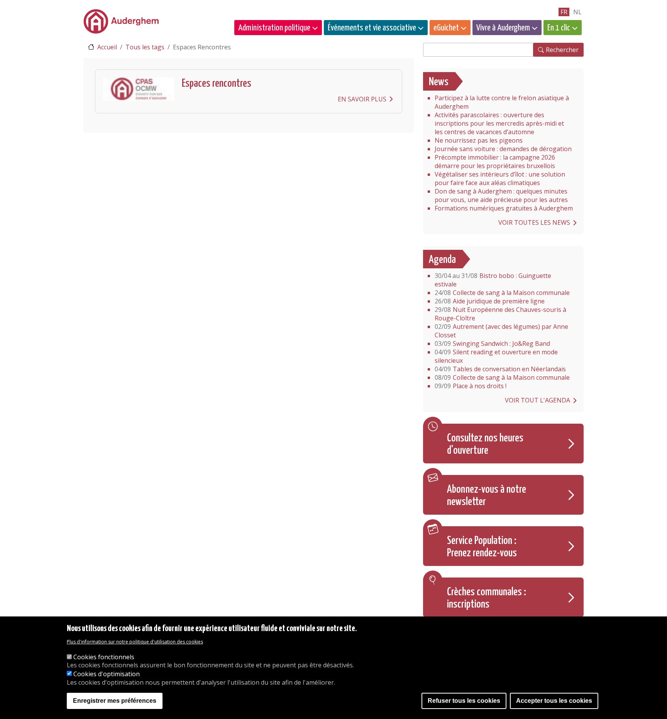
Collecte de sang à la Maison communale (502, 292)
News (439, 82)
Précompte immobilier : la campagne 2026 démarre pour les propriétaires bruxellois (495, 161)
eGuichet (446, 28)
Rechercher (562, 49)
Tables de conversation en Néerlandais (500, 369)
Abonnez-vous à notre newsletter (486, 495)
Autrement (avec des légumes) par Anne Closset (501, 330)
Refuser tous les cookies (464, 700)
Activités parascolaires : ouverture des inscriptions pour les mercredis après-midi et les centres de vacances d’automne (499, 123)
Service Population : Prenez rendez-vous (482, 547)
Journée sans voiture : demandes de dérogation (503, 149)
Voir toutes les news (534, 222)
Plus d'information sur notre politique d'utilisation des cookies (135, 642)
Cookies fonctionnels (103, 657)
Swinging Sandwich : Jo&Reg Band (492, 343)
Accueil (107, 47)
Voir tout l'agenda (537, 400)
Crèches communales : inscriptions (486, 598)
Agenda (442, 259)
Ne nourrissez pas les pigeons (479, 140)
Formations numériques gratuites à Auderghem (504, 208)
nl (577, 12)
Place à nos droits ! (470, 386)
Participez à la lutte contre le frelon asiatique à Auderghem (502, 102)
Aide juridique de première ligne (490, 301)
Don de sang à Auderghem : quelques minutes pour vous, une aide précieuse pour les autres (501, 195)
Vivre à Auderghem (503, 28)
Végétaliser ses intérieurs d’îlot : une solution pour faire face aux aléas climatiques (500, 178)
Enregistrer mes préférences (114, 700)
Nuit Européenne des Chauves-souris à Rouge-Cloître (500, 313)
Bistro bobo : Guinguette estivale (493, 279)
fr (563, 12)
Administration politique (274, 28)
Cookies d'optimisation (106, 674)
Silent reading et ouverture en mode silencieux (496, 356)
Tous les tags (144, 47)
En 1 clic (558, 28)
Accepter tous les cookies (554, 700)
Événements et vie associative (372, 28)
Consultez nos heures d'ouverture (485, 444)
